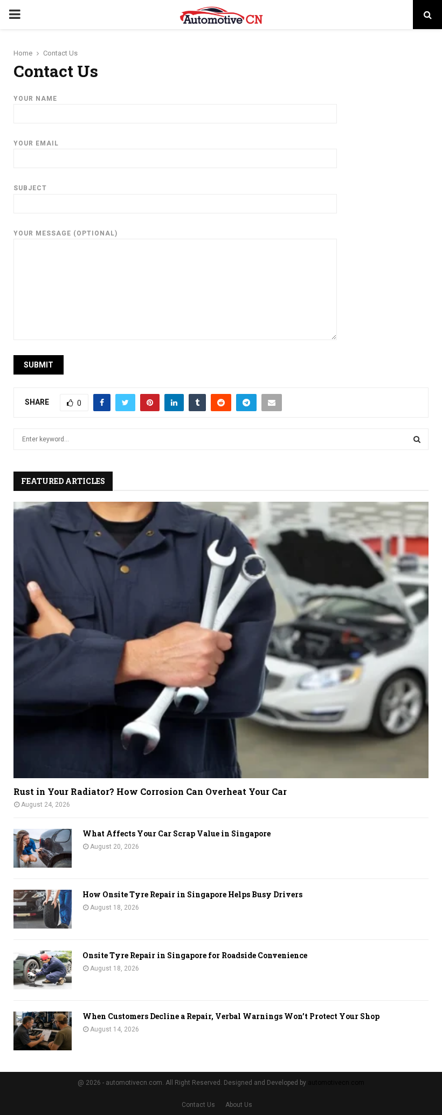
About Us (238, 1105)
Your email (36, 143)
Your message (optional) (65, 233)
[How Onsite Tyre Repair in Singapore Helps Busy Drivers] (42, 909)
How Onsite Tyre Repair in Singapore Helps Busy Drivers (192, 894)
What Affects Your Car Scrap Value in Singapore (176, 833)
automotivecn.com (336, 1082)
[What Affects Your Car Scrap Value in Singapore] (42, 848)
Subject (30, 188)
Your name (35, 98)
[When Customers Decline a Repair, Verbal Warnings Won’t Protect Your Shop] (42, 1031)
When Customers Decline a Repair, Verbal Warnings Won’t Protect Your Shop (230, 1016)
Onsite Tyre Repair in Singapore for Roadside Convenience (194, 955)
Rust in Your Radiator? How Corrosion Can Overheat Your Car (150, 791)
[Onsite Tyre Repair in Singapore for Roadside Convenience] (42, 970)
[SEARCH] (417, 439)
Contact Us (198, 1105)
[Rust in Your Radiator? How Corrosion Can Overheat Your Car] (221, 640)
